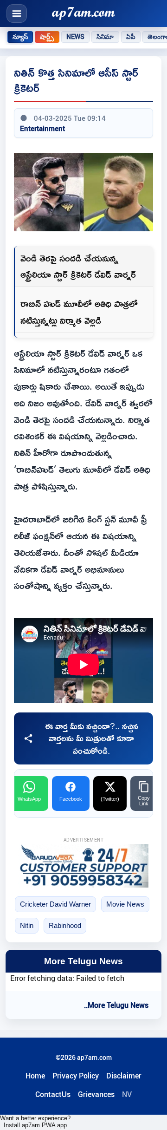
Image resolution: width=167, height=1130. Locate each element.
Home (35, 1076)
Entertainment (42, 128)
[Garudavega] (83, 865)
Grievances (96, 1094)
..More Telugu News (116, 1005)
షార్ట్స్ (47, 37)
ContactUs (53, 1094)
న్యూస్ (20, 37)
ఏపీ (130, 37)
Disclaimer (123, 1076)
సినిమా (105, 37)
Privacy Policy (75, 1076)
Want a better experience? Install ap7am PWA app (35, 1122)
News (75, 37)
